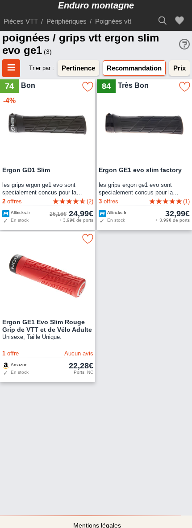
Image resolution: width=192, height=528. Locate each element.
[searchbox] (165, 20)
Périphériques (66, 21)
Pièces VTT (21, 21)
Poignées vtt (113, 21)
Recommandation (134, 68)
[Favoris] (181, 21)
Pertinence (78, 68)
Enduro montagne (96, 5)
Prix (179, 68)
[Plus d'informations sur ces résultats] (184, 44)
